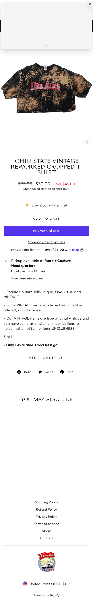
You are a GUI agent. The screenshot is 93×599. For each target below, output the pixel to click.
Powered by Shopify (46, 595)
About (46, 531)
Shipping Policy (46, 502)
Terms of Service (46, 524)
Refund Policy (46, 509)
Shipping (29, 189)
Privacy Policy (46, 517)
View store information (27, 278)
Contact (46, 538)
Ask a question (46, 357)
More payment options (46, 242)
